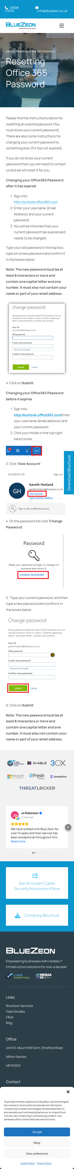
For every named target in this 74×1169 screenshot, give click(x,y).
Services (27, 1006)
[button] (68, 1092)
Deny (37, 1142)
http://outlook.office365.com (36, 202)
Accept (37, 1132)
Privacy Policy (44, 1163)
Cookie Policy (27, 1163)
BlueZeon (13, 1006)
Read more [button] (18, 841)
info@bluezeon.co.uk (52, 11)
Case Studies (15, 1011)
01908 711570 (12, 9)
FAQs (9, 1017)
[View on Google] (15, 815)
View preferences (37, 1153)
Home (9, 51)
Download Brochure (69, 472)
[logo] (21, 24)
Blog (9, 1023)
